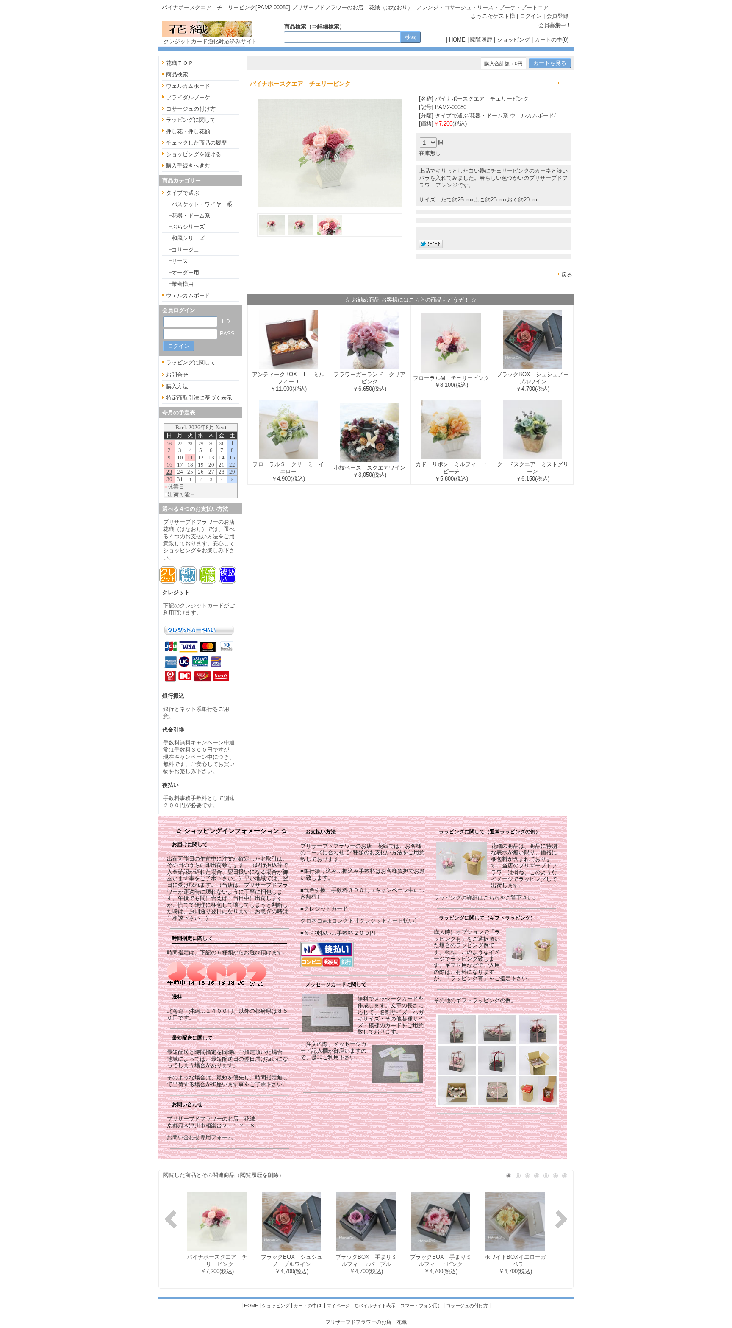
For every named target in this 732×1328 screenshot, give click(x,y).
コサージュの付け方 (191, 109)
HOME (457, 39)
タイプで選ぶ (182, 193)
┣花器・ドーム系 (188, 215)
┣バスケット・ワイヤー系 (199, 204)
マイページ (338, 1305)
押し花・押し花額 (188, 131)
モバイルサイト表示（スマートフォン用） (398, 1305)
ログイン (531, 16)
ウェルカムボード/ (533, 115)
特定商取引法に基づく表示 (199, 397)
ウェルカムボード (188, 86)
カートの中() (551, 39)
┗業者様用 (180, 284)
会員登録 (557, 16)
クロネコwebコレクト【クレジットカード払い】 (360, 920)
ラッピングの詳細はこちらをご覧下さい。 (486, 898)
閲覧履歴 (481, 39)
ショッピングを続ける (193, 154)
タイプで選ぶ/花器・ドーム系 (471, 115)
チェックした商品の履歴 (196, 143)
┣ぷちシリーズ (185, 227)
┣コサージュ (182, 249)
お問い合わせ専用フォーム (200, 1137)
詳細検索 (328, 26)
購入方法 (177, 386)
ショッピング (513, 39)
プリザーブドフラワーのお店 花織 (366, 1322)
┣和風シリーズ (185, 238)
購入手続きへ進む (188, 165)
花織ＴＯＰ (180, 63)
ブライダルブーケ (188, 97)
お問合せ (177, 375)
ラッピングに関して (191, 120)
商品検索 (177, 74)
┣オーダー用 (182, 272)
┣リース (177, 261)
